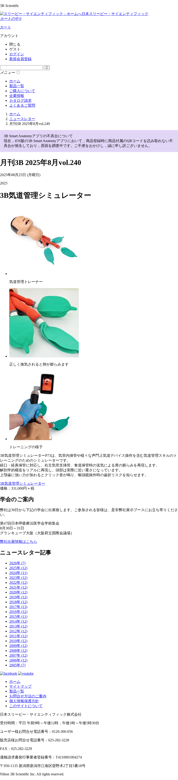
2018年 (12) (18, 602)
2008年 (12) (18, 651)
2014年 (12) (18, 621)
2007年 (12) (18, 655)
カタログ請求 (20, 101)
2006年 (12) (18, 660)
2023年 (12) (18, 578)
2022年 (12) (18, 582)
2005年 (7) (17, 665)
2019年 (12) (18, 597)
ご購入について (22, 91)
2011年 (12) (18, 636)
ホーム (14, 81)
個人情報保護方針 (24, 701)
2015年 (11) (18, 616)
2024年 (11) (18, 573)
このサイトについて (26, 706)
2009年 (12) (18, 646)
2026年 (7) (17, 563)
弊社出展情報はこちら (18, 542)
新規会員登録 (20, 59)
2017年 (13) (18, 607)
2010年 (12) (18, 641)
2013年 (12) (18, 626)
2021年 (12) (18, 587)
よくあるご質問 (22, 105)
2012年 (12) (18, 631)
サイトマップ (20, 686)
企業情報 (16, 96)
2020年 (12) (18, 592)
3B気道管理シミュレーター (22, 483)
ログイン (16, 54)
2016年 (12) (18, 612)
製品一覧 (16, 86)
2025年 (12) (18, 568)
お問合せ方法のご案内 (27, 696)
